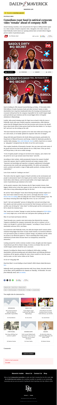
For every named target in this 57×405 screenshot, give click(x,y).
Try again (7, 362)
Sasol (5, 289)
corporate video (36, 289)
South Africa (14, 287)
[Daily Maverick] (28, 4)
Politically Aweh (14, 36)
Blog (45, 373)
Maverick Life (7, 287)
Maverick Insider (18, 373)
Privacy (26, 395)
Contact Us (38, 373)
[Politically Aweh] (6, 36)
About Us (29, 373)
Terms (31, 395)
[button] (43, 36)
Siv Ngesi (29, 289)
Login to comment (28, 353)
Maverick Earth (22, 287)
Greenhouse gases (12, 289)
